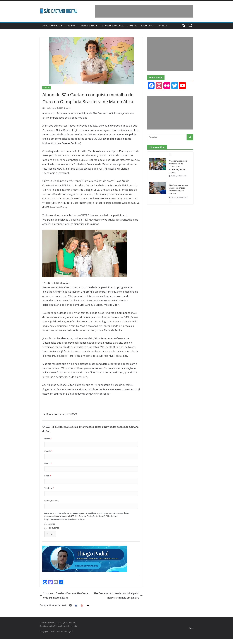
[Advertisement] (144, 11)
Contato (162, 25)
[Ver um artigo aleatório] (190, 26)
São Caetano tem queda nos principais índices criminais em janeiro (116, 595)
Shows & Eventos (88, 25)
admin (68, 108)
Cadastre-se (147, 25)
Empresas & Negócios (113, 25)
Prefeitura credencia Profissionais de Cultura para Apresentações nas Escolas (178, 166)
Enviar (50, 534)
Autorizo (51, 524)
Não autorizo (53, 527)
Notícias (71, 25)
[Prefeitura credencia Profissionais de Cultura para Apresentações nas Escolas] (157, 164)
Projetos (132, 25)
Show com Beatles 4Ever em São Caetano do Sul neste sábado (66, 595)
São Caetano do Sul (52, 25)
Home (191, 628)
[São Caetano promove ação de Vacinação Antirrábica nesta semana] (157, 188)
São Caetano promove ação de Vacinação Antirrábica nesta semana (178, 189)
